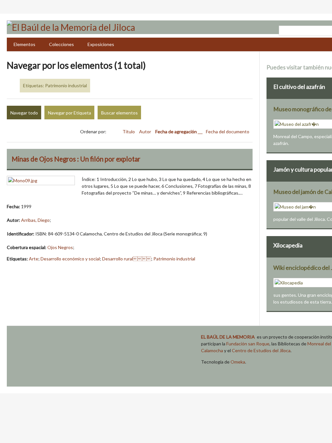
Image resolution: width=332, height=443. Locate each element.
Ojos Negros (60, 247)
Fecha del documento (227, 131)
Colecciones (61, 44)
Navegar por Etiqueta (69, 112)
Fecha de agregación (176, 131)
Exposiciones (101, 44)
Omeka (238, 362)
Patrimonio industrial (174, 258)
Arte (33, 258)
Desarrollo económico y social (70, 258)
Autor (145, 131)
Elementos (24, 44)
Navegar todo (24, 112)
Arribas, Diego (35, 220)
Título (129, 131)
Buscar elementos (119, 112)
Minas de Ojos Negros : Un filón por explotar (76, 159)
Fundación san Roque (247, 343)
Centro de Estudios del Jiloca (261, 350)
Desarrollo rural (126, 258)
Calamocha (212, 350)
